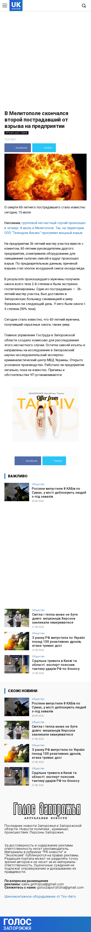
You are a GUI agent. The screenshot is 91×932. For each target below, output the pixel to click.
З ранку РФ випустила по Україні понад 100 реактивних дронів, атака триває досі (58, 642)
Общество (38, 484)
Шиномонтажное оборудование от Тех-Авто (40, 896)
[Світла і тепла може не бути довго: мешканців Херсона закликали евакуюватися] (16, 618)
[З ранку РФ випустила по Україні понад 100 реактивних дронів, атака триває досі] (16, 641)
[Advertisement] (45, 58)
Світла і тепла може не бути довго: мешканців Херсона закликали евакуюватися (55, 618)
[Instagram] (60, 5)
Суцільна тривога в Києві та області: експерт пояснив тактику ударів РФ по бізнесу (56, 665)
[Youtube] (74, 5)
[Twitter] (67, 5)
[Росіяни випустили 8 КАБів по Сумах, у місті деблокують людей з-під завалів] (16, 492)
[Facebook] (54, 5)
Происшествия (16, 132)
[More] (61, 147)
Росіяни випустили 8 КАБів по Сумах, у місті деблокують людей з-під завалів (59, 493)
